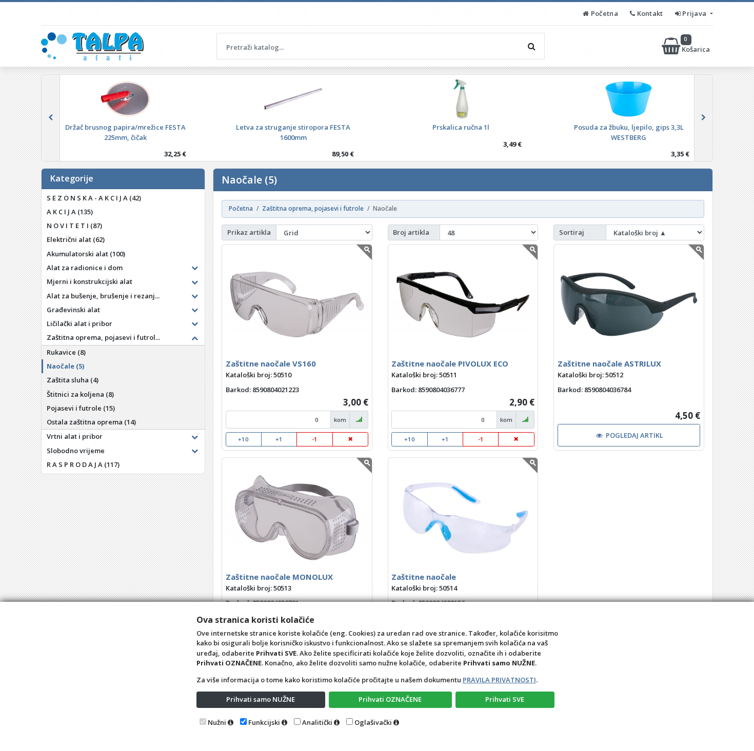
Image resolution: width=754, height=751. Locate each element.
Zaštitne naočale (423, 577)
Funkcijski (264, 722)
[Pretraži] (531, 46)
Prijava (694, 13)
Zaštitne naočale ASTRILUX (609, 363)
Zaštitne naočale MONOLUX (279, 577)
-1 (315, 439)
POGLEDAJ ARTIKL (634, 435)
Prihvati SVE (504, 699)
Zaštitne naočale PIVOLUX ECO (449, 363)
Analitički (317, 722)
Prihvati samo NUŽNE (260, 699)
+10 (243, 439)
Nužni (217, 722)
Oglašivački (373, 722)
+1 (279, 439)
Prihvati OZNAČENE (390, 699)
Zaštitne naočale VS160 (271, 363)
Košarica (696, 46)
